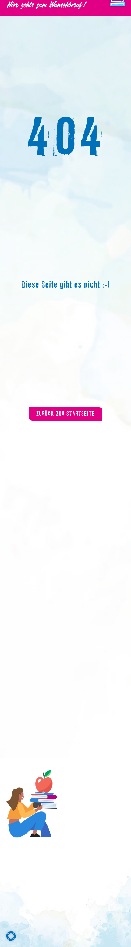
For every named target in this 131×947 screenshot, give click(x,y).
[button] (11, 936)
